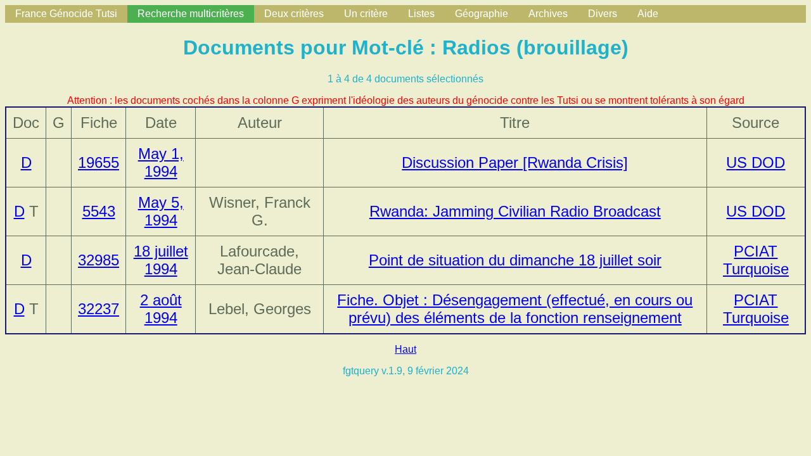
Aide (647, 13)
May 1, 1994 (161, 162)
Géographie (481, 13)
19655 (98, 162)
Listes (421, 13)
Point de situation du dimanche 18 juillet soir (515, 260)
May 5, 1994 (161, 211)
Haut (405, 349)
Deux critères (294, 13)
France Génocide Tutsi (66, 13)
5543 (98, 211)
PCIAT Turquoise (756, 260)
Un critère (366, 13)
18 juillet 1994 (161, 260)
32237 (98, 308)
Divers (602, 13)
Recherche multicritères (190, 13)
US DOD (755, 162)
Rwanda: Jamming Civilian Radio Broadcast (515, 211)
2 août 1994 (161, 308)
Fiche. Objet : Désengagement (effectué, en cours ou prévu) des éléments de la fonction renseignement (515, 308)
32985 (98, 260)
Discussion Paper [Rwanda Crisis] (515, 162)
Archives (548, 13)
